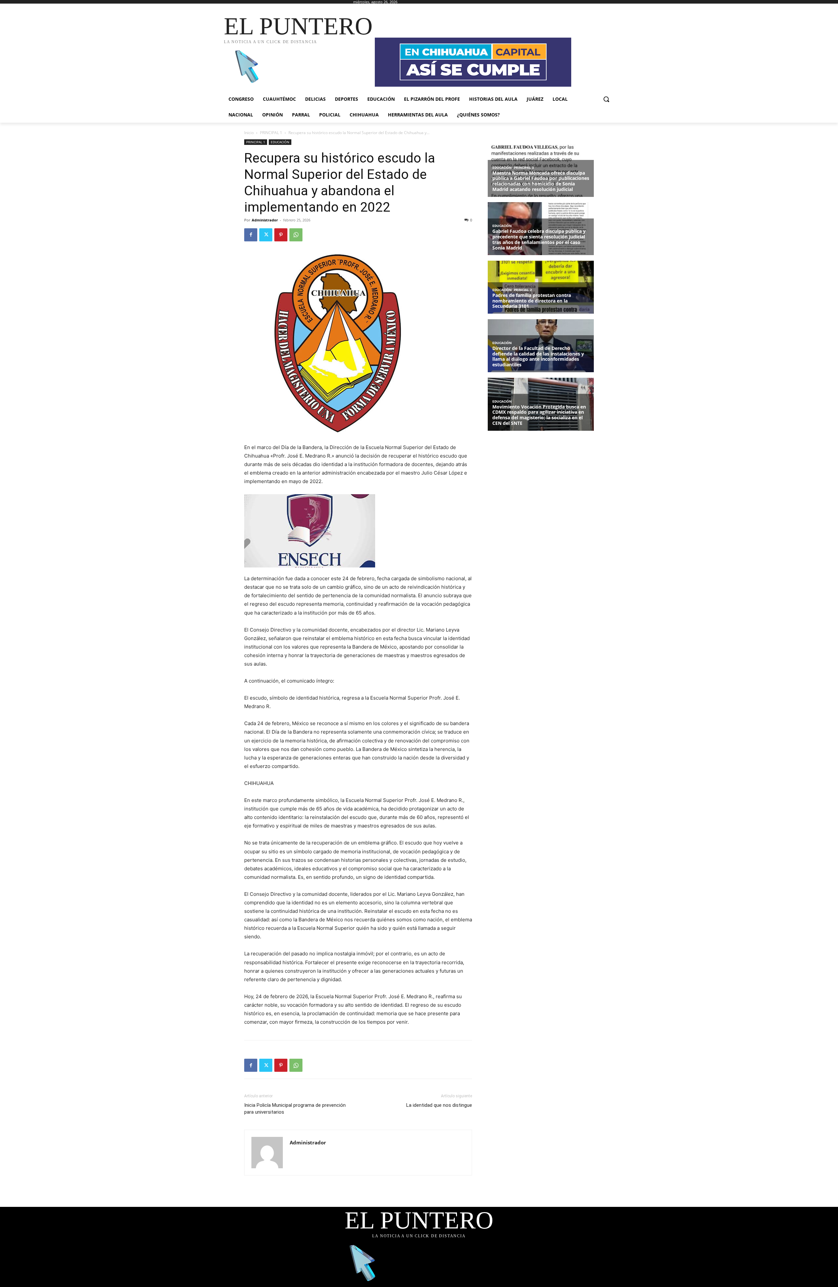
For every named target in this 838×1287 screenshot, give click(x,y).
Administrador (265, 219)
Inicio (249, 132)
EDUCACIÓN (280, 142)
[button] (606, 99)
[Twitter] (265, 234)
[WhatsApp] (295, 234)
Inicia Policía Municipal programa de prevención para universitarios (295, 1108)
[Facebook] (250, 234)
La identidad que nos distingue (439, 1105)
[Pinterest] (280, 234)
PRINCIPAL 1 (271, 132)
